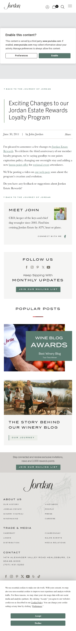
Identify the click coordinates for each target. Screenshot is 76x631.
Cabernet (9, 533)
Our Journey (23, 437)
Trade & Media (17, 528)
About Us (12, 499)
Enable (54, 55)
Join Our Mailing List (38, 289)
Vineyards (51, 504)
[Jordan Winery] (38, 485)
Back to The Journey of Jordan (28, 89)
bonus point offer (18, 164)
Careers (50, 519)
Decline (38, 623)
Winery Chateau (13, 514)
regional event (41, 164)
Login (47, 7)
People (49, 509)
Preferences (21, 55)
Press (48, 514)
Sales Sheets (53, 538)
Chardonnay (53, 533)
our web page (42, 172)
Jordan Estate (12, 509)
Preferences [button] (37, 606)
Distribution (11, 543)
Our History (11, 504)
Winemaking (10, 519)
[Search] (62, 7)
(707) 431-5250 (13, 565)
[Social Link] (65, 236)
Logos (7, 538)
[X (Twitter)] (43, 267)
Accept (38, 615)
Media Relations (55, 543)
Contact (12, 552)
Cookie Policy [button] (37, 602)
